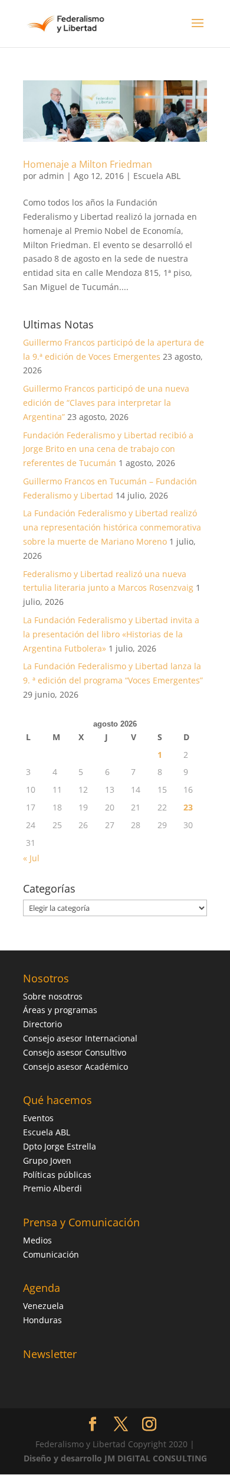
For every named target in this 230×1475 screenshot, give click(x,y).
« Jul (31, 858)
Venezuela (43, 1305)
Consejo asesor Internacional (80, 1038)
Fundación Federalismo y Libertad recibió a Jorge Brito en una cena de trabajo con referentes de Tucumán (108, 449)
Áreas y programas (60, 1009)
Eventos (38, 1118)
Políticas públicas (57, 1174)
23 (188, 807)
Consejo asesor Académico (75, 1066)
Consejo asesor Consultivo (74, 1052)
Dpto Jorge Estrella (59, 1146)
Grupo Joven (47, 1160)
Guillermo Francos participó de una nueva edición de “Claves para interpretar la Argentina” (106, 402)
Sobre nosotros (53, 996)
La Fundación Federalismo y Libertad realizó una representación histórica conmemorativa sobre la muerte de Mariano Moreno (112, 527)
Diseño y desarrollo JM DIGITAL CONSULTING (115, 1458)
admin (51, 175)
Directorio (42, 1024)
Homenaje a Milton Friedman (87, 164)
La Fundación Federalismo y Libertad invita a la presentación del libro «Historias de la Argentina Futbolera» (111, 634)
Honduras (42, 1320)
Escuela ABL (156, 175)
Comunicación (51, 1254)
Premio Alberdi (52, 1188)
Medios (37, 1240)
